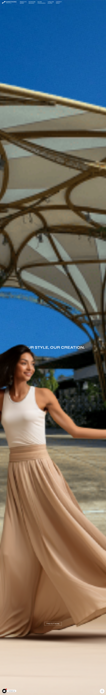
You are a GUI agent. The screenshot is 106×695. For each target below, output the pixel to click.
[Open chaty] (4, 691)
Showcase (32, 2)
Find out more (53, 624)
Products (23, 2)
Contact (59, 2)
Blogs (41, 2)
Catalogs (51, 2)
